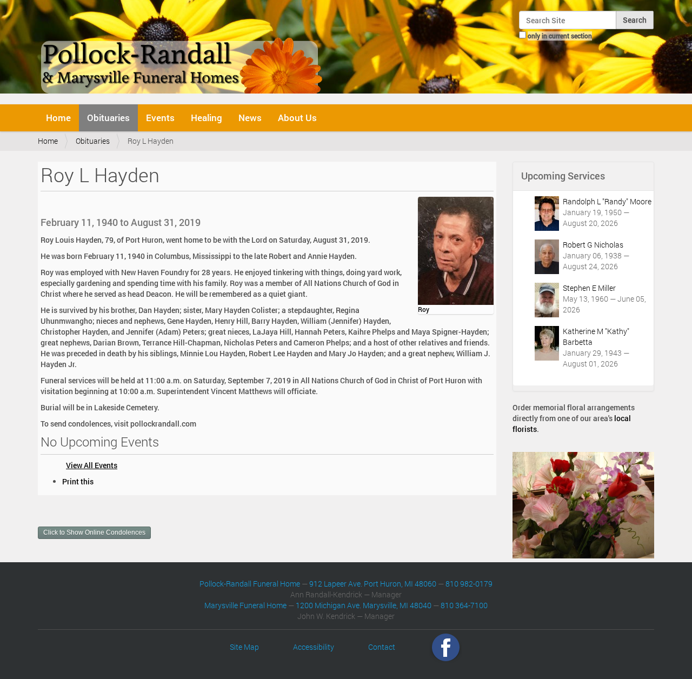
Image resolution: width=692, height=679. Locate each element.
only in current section (560, 35)
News (250, 117)
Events (160, 117)
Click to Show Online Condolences (94, 532)
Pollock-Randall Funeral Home (249, 583)
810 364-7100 (464, 605)
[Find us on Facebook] (445, 646)
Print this (78, 481)
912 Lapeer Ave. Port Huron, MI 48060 (372, 583)
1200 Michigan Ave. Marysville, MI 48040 (363, 605)
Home (58, 117)
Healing (206, 117)
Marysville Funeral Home (245, 605)
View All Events (91, 465)
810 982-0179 (469, 583)
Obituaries (108, 117)
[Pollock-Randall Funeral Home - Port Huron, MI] (182, 51)
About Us (297, 117)
